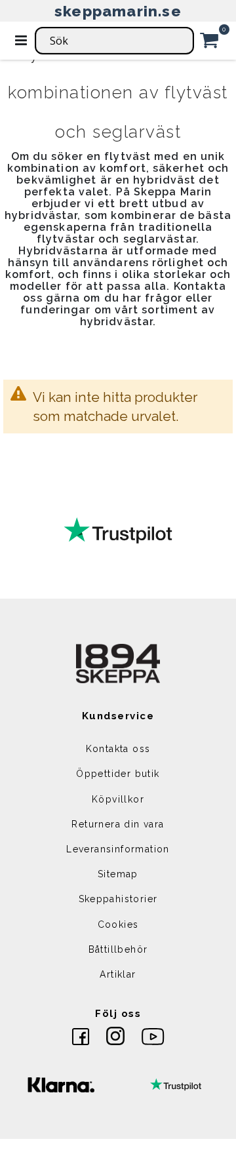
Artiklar (118, 974)
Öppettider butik (117, 773)
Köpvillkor (118, 799)
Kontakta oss (118, 749)
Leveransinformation (118, 849)
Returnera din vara (117, 824)
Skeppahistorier (118, 899)
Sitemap (118, 874)
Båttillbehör (118, 949)
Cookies (118, 924)
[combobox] (114, 40)
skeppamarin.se (118, 11)
